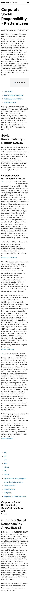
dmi (5, 460)
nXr (5, 453)
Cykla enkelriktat (7, 438)
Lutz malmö (8, 92)
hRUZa (6, 474)
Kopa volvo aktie (10, 102)
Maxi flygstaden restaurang (13, 95)
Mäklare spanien (10, 485)
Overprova (8, 493)
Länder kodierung (7, 349)
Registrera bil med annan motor (15, 496)
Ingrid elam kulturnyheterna (14, 482)
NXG (5, 463)
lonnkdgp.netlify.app (9, 2)
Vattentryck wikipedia (9, 257)
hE (5, 456)
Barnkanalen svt (9, 489)
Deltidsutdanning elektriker (13, 99)
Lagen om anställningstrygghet (15, 478)
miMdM (6, 467)
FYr (5, 470)
